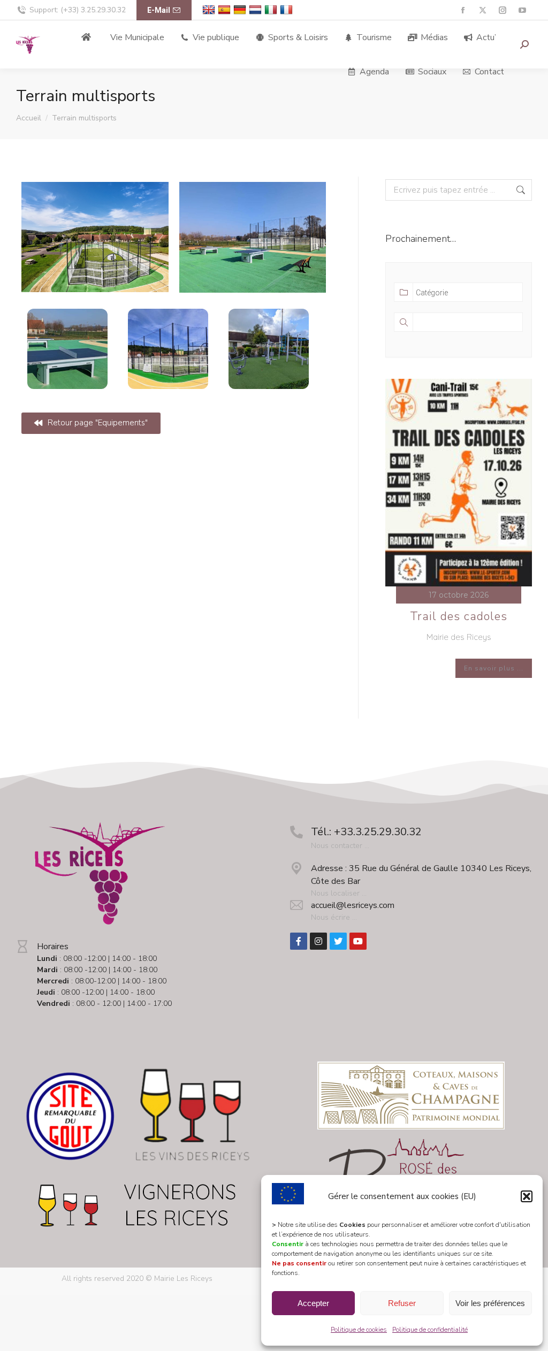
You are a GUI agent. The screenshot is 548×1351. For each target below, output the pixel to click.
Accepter (313, 1303)
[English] (210, 10)
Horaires (52, 946)
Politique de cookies (359, 1329)
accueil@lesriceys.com (352, 905)
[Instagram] (318, 941)
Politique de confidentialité (430, 1329)
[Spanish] (225, 10)
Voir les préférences (490, 1303)
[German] (241, 10)
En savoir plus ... (493, 668)
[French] (287, 10)
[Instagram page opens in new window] (502, 10)
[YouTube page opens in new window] (522, 10)
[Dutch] (256, 10)
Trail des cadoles (458, 616)
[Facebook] (298, 941)
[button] (526, 1196)
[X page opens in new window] (482, 10)
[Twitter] (338, 941)
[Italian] (272, 10)
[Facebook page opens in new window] (463, 10)
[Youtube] (358, 941)
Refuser (402, 1303)
